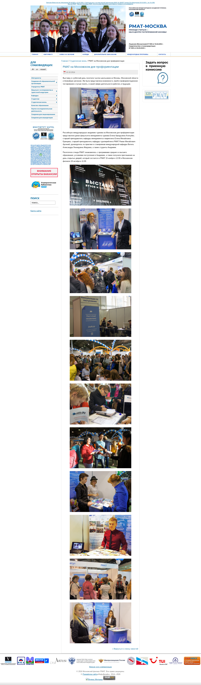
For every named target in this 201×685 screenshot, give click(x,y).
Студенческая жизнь (78, 61)
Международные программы (137, 54)
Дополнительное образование (105, 54)
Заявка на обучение (66, 54)
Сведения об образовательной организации (43, 82)
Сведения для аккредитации (42, 117)
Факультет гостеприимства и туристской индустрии (42, 91)
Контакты (162, 54)
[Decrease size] (37, 70)
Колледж (86, 54)
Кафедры (34, 95)
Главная (35, 54)
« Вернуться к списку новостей (125, 649)
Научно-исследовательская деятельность (41, 110)
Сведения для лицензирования (43, 114)
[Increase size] (32, 70)
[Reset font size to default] (43, 70)
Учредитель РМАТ (38, 87)
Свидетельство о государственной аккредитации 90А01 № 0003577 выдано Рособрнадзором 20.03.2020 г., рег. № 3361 (120, 2)
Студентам (35, 99)
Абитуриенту (48, 54)
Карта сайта (35, 211)
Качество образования (39, 105)
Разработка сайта (90, 674)
